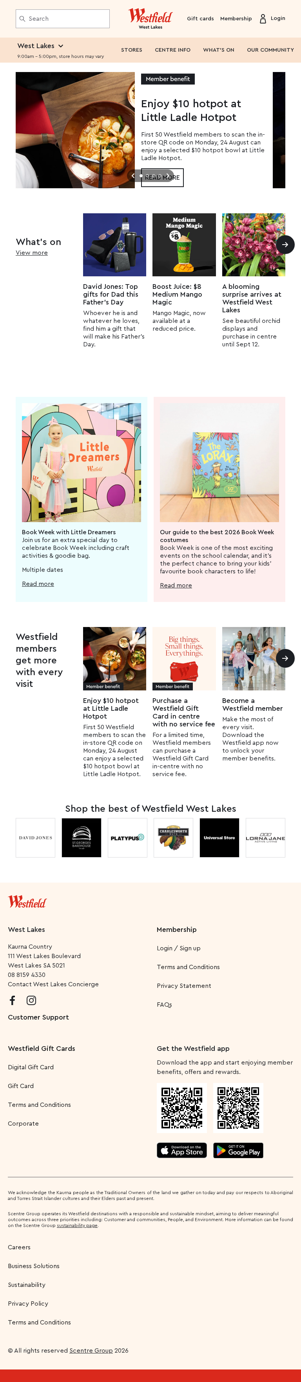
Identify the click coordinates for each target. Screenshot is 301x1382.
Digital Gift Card (31, 1067)
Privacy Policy (28, 1304)
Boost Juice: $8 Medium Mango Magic (177, 294)
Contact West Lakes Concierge (53, 984)
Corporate (23, 1124)
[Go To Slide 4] (159, 175)
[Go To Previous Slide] (133, 175)
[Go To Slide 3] (153, 175)
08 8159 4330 (26, 975)
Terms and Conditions (188, 967)
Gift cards (200, 19)
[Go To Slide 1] (141, 175)
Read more (38, 584)
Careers (19, 1247)
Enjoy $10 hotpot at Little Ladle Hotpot (111, 708)
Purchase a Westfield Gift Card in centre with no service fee (183, 712)
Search (39, 19)
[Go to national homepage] (27, 900)
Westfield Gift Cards (41, 1048)
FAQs (164, 1005)
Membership (236, 19)
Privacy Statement (184, 986)
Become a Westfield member (252, 704)
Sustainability (26, 1285)
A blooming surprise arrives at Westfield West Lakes (251, 298)
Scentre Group (91, 1351)
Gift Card (21, 1086)
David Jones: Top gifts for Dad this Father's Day (110, 294)
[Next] (285, 244)
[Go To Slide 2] (147, 175)
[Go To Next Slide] (167, 175)
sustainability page (77, 1225)
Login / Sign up (179, 948)
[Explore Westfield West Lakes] (150, 18)
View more (32, 253)
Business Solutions (34, 1266)
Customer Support (38, 1017)
